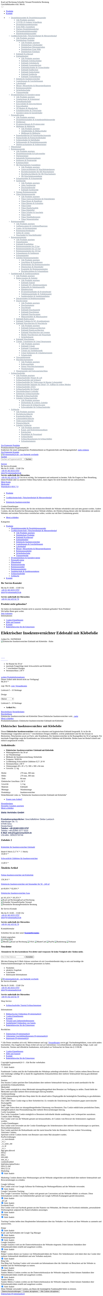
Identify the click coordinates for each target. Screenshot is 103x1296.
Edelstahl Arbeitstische (30, 63)
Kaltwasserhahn (27, 364)
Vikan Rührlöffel (28, 210)
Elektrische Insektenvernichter (28, 79)
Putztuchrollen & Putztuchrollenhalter (31, 138)
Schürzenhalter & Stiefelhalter (28, 140)
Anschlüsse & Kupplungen (32, 262)
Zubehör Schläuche (24, 425)
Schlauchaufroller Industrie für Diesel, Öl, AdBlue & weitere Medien (43, 384)
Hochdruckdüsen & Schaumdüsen (34, 271)
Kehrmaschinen (22, 163)
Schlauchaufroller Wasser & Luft (29, 378)
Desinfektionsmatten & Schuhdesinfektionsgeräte (35, 120)
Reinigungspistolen (18, 237)
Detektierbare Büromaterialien (33, 47)
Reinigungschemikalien (25, 230)
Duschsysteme (22, 301)
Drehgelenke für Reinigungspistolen (35, 264)
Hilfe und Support (13, 622)
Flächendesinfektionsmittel (26, 31)
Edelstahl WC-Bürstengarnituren (34, 285)
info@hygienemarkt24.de (11, 473)
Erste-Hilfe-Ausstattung (25, 27)
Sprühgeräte (21, 181)
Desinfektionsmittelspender (27, 24)
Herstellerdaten (18, 712)
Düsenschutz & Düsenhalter (32, 267)
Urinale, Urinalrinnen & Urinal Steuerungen (33, 341)
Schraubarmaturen (28, 441)
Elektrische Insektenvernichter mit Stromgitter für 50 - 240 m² (25, 884)
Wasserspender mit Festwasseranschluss (32, 371)
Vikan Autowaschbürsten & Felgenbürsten (38, 199)
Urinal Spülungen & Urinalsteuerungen (36, 353)
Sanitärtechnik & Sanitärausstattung (25, 273)
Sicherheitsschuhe (23, 90)
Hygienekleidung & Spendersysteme (25, 95)
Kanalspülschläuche (24, 416)
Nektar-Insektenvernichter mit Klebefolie (17, 875)
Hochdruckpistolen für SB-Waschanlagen (37, 172)
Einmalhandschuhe (23, 101)
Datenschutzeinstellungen (11, 1291)
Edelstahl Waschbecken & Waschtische (31, 323)
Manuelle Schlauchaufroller (27, 396)
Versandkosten (54, 1043)
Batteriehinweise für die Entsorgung (20, 627)
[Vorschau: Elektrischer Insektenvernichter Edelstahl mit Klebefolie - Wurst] (3, 657)
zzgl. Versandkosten (19, 686)
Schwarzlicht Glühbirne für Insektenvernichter (19, 858)
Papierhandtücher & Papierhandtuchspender (33, 135)
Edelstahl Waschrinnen (25, 339)
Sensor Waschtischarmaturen (32, 366)
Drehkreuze (20, 122)
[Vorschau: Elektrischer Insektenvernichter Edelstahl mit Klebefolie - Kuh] (2, 657)
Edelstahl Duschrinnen (30, 312)
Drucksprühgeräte (28, 187)
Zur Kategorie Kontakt (10, 452)
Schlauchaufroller (18, 373)
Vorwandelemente (23, 357)
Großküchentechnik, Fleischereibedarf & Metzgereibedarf (34, 36)
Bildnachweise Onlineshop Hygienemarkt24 (23, 1014)
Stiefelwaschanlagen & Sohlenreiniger (31, 144)
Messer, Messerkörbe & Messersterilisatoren (33, 86)
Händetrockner (27, 289)
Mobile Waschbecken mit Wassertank (36, 335)
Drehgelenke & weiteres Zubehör (34, 403)
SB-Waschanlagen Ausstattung (28, 165)
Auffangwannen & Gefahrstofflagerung (31, 226)
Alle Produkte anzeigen (25, 20)
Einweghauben (22, 106)
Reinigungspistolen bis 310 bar (28, 251)
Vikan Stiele (26, 215)
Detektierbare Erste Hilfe (31, 49)
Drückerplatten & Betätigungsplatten (30, 298)
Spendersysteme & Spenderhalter (29, 113)
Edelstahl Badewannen (25, 319)
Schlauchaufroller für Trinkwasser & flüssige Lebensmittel (39, 382)
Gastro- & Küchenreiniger (26, 228)
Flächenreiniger (22, 156)
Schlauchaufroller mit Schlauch (28, 380)
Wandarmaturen (27, 369)
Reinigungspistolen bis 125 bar (28, 249)
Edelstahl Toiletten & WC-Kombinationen (32, 321)
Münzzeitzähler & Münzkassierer (34, 317)
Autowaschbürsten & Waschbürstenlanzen (38, 169)
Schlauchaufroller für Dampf (27, 389)
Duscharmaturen (27, 305)
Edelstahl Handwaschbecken (32, 330)
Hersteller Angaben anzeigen (12, 806)
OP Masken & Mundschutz (27, 108)
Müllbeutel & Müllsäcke (30, 133)
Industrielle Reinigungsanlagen (28, 158)
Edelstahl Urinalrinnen (30, 348)
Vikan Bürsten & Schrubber (32, 203)
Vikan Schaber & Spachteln (32, 212)
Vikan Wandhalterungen (30, 217)
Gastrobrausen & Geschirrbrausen (29, 81)
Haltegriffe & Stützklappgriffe (33, 287)
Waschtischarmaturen (24, 360)
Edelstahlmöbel (22, 56)
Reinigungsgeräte (18, 149)
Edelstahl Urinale (28, 346)
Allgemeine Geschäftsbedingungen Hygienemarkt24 (27, 1036)
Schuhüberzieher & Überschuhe (28, 110)
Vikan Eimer (26, 206)
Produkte (9, 526)
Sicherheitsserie (27, 337)
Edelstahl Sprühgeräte (29, 190)
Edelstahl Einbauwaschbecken (33, 328)
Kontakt (9, 578)
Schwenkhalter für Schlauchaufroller (35, 407)
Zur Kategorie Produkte (10, 445)
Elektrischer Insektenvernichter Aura (15, 893)
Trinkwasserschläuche (25, 421)
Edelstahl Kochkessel (24, 54)
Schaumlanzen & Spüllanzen (27, 253)
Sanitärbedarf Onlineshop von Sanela (21, 1023)
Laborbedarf (21, 83)
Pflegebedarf (16, 147)
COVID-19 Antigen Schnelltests (29, 22)
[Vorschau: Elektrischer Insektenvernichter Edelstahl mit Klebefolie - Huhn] (1, 657)
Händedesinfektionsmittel (26, 33)
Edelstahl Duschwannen (30, 314)
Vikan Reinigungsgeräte (25, 194)
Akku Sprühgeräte (28, 185)
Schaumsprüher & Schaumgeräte (29, 178)
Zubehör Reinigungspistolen (27, 258)
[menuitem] (54, 11)
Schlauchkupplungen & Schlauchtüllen (36, 439)
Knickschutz (26, 432)
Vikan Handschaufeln (29, 208)
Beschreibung (6, 712)
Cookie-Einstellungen (14, 620)
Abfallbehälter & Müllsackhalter (34, 131)
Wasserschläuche (23, 423)
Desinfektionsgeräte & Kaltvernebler (30, 153)
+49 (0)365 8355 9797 (19, 828)
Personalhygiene (17, 115)
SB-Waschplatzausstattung (31, 176)
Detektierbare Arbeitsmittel (31, 45)
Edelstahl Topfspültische (30, 76)
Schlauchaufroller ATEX (26, 387)
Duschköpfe (26, 307)
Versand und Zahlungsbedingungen (20, 1021)
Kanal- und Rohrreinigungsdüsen (34, 430)
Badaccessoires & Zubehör (26, 278)
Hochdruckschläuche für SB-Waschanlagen (38, 174)
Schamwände (26, 355)
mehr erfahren (83, 450)
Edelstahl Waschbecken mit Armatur (35, 332)
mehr (76, 716)
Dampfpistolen (22, 242)
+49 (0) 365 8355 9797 (10, 471)
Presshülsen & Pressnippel (31, 434)
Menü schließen (12, 517)
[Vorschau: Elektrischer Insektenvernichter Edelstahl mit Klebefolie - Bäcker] (4, 657)
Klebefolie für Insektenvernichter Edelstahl (18, 847)
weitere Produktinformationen (13, 677)
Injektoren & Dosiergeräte (26, 160)
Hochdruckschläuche (24, 414)
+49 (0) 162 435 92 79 (10, 477)
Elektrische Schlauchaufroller (27, 393)
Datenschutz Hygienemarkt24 (18, 1034)
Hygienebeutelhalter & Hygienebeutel (36, 292)
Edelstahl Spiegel (28, 283)
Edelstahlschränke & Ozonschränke (35, 67)
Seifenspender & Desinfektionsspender (31, 142)
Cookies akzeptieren (30, 1291)
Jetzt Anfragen (6, 613)
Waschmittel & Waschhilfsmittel (28, 235)
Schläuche (15, 409)
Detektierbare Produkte (25, 40)
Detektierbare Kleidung (30, 52)
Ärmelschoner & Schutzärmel (28, 99)
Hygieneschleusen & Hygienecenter (30, 124)
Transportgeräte (22, 92)
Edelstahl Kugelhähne (25, 244)
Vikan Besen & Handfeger (31, 201)
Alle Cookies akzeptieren (50, 1291)
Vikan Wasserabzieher (30, 219)
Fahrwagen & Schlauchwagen (33, 405)
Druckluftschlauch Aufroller (27, 391)
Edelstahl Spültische (29, 74)
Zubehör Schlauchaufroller (26, 398)
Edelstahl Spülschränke (30, 72)
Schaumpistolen (22, 255)
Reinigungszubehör (24, 88)
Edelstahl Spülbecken (29, 70)
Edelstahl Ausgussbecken (31, 65)
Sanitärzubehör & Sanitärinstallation (35, 296)
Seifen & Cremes (23, 233)
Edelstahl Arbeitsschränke (31, 61)
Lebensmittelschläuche (25, 418)
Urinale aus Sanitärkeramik (32, 350)
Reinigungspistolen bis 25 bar (28, 246)
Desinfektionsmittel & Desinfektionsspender (28, 18)
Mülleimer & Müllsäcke (25, 126)
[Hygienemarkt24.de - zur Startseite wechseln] (19, 454)
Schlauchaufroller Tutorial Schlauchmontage (23, 1005)
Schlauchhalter (27, 437)
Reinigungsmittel (17, 221)
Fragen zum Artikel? (14, 799)
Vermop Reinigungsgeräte (26, 192)
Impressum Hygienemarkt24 (17, 1038)
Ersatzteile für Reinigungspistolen (34, 269)
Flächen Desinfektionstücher (27, 29)
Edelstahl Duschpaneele (30, 310)
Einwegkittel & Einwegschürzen (29, 104)
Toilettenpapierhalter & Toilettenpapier (36, 294)
